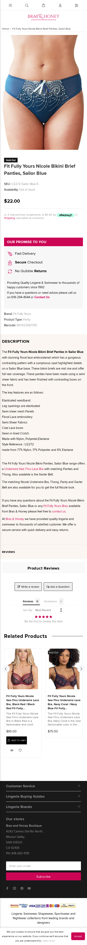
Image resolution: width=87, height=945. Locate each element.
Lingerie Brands (19, 806)
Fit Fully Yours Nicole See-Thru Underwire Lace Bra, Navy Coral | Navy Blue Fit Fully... (64, 702)
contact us (59, 511)
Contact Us (42, 297)
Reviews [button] (28, 601)
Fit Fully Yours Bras (56, 506)
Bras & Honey (15, 519)
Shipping (9, 218)
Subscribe (43, 876)
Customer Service (20, 786)
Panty (26, 319)
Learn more (48, 940)
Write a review (30, 587)
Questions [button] (50, 601)
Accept (78, 936)
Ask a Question (60, 587)
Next (83, 92)
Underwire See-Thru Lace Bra (24, 469)
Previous (4, 92)
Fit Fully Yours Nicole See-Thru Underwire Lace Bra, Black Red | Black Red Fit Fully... (22, 702)
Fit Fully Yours (22, 314)
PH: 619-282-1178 (17, 853)
